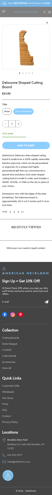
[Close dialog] (47, 219)
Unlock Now (26, 248)
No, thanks (26, 255)
